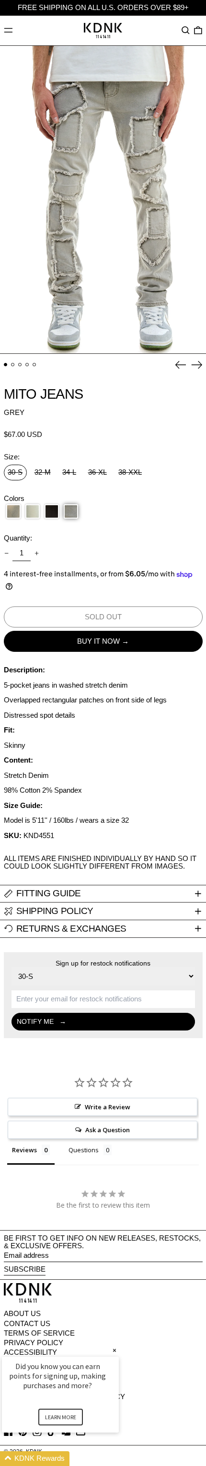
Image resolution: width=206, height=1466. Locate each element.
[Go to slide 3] (20, 365)
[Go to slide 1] (6, 365)
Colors (14, 498)
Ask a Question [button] (107, 1130)
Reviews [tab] (24, 1150)
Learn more (60, 1417)
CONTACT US (27, 1323)
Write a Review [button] (107, 1107)
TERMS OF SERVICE (39, 1333)
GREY (14, 412)
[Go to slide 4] (27, 365)
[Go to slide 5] (34, 365)
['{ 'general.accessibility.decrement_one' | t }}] (6, 553)
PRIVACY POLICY (33, 1343)
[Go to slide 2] (13, 365)
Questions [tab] (84, 1150)
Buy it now (98, 641)
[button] (185, 30)
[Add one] (37, 553)
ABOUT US (22, 1313)
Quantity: (18, 538)
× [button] (114, 1350)
